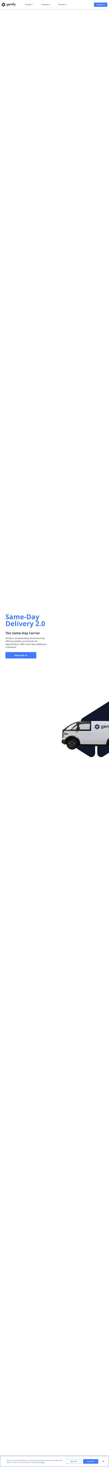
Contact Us (101, 5)
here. (43, 1462)
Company (45, 4)
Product (28, 4)
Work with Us (20, 655)
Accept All (90, 1461)
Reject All (73, 1461)
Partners (61, 4)
